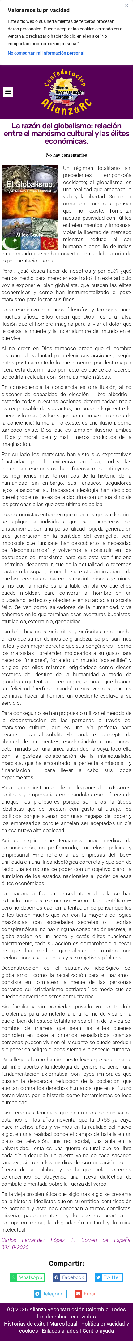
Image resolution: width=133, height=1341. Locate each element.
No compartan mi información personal (46, 53)
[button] (8, 92)
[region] (66, 32)
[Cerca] (126, 5)
